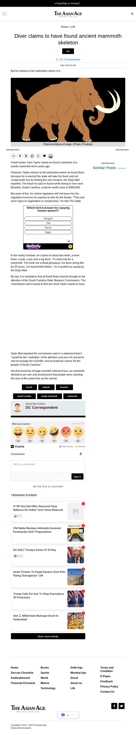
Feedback (106, 681)
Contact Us (107, 691)
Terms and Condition (107, 669)
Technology (48, 688)
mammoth (73, 396)
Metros (45, 683)
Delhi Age (76, 667)
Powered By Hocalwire (21, 728)
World (44, 677)
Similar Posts (104, 168)
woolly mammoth (49, 396)
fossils (29, 387)
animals (46, 387)
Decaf (74, 677)
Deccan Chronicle (22, 672)
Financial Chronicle (23, 683)
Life (68, 51)
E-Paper (105, 676)
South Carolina (24, 396)
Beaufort (64, 387)
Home (14, 667)
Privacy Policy (109, 686)
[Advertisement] (48, 318)
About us (76, 683)
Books (45, 667)
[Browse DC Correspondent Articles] (17, 407)
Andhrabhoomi (20, 677)
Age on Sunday (71, 3)
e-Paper (58, 3)
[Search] (132, 14)
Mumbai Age (78, 672)
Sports (45, 672)
